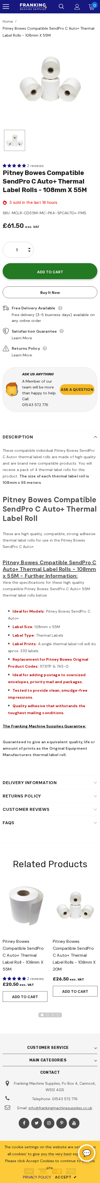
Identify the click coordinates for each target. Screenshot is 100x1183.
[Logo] (33, 6)
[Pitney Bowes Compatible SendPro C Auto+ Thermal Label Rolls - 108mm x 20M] (75, 906)
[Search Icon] (61, 6)
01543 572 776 (35, 404)
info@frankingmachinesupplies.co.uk (60, 1108)
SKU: (7, 213)
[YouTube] (74, 1123)
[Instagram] (49, 1123)
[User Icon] (77, 7)
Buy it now (50, 292)
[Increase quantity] (29, 245)
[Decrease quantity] (29, 254)
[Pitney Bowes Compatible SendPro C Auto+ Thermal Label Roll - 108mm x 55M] (25, 906)
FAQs (8, 823)
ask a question (77, 389)
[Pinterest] (61, 1123)
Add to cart (25, 996)
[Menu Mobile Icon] (6, 6)
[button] (15, 165)
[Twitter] (36, 1123)
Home (8, 21)
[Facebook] (24, 1123)
